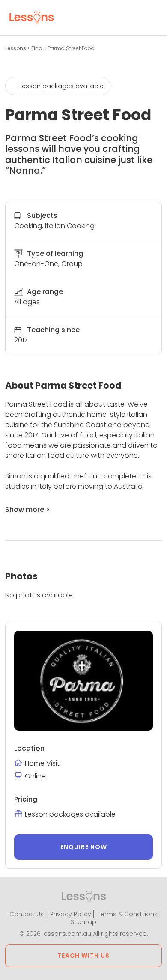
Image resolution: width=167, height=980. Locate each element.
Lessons (16, 48)
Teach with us (83, 955)
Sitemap (83, 922)
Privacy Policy (70, 914)
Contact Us (26, 914)
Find (37, 48)
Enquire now (83, 847)
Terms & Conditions (128, 914)
